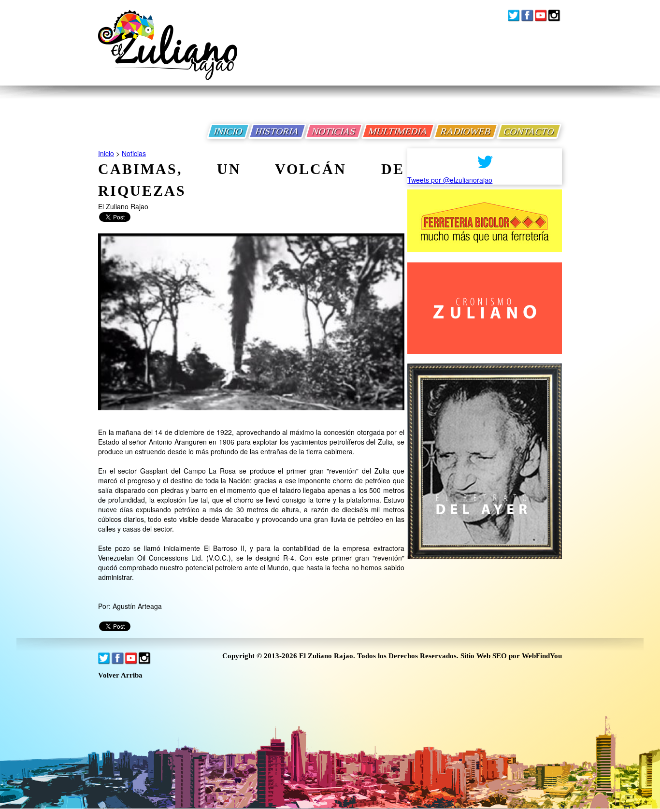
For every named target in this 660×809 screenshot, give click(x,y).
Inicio (106, 153)
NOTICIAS (334, 131)
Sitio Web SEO (483, 656)
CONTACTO (529, 131)
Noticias (134, 153)
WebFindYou (542, 656)
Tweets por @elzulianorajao (449, 180)
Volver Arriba (120, 675)
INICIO (228, 131)
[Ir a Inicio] (167, 52)
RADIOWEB (465, 131)
